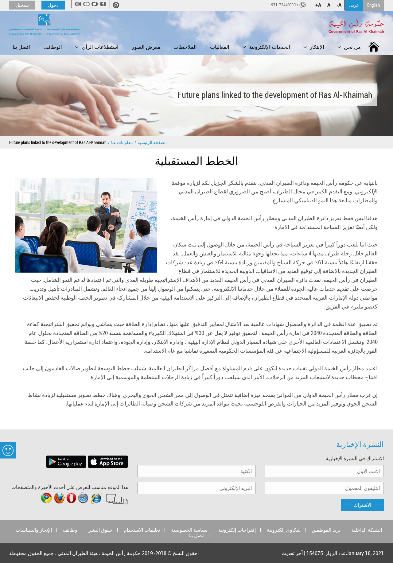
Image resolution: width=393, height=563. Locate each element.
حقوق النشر (100, 530)
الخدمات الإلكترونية (269, 46)
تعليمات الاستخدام (142, 530)
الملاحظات (185, 46)
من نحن (352, 46)
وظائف (70, 530)
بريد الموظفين (326, 530)
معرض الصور (146, 46)
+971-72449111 (284, 4)
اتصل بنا (21, 46)
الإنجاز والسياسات (34, 530)
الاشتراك (362, 505)
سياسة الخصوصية (189, 530)
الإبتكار (317, 46)
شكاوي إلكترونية (284, 530)
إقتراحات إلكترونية (237, 530)
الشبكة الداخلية (366, 530)
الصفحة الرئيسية (152, 142)
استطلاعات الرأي (100, 46)
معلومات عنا (122, 142)
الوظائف (52, 46)
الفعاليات (219, 46)
